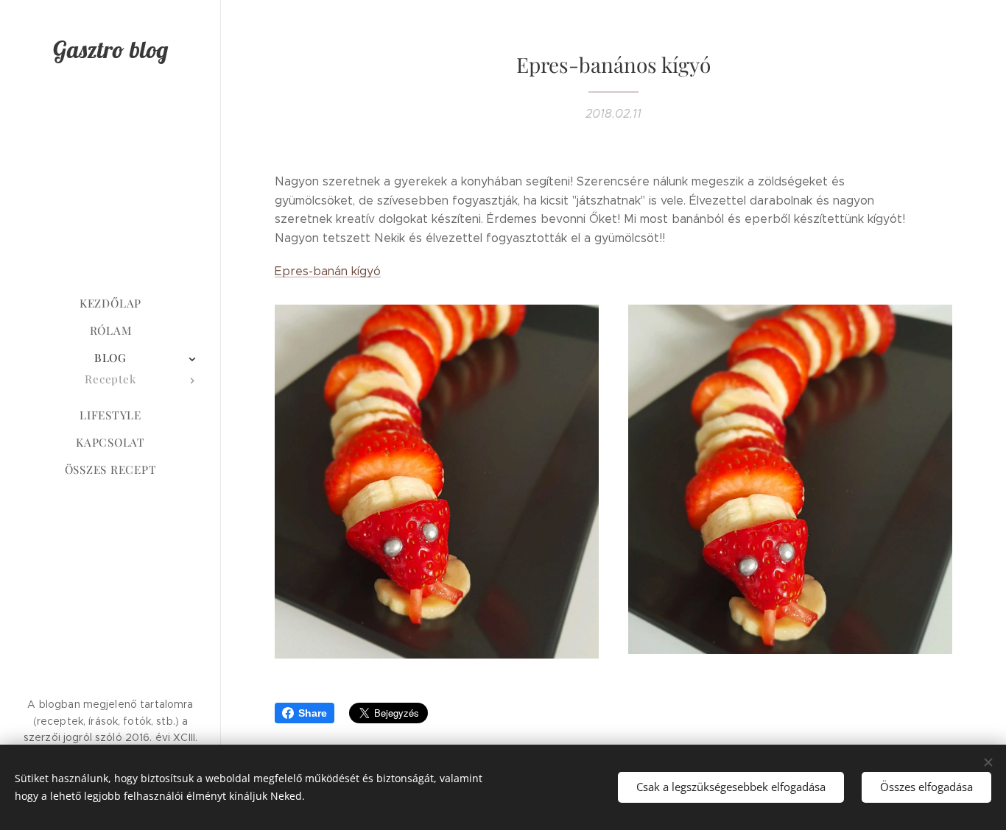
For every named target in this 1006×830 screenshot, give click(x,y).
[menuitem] (110, 303)
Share (312, 713)
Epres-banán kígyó (328, 271)
